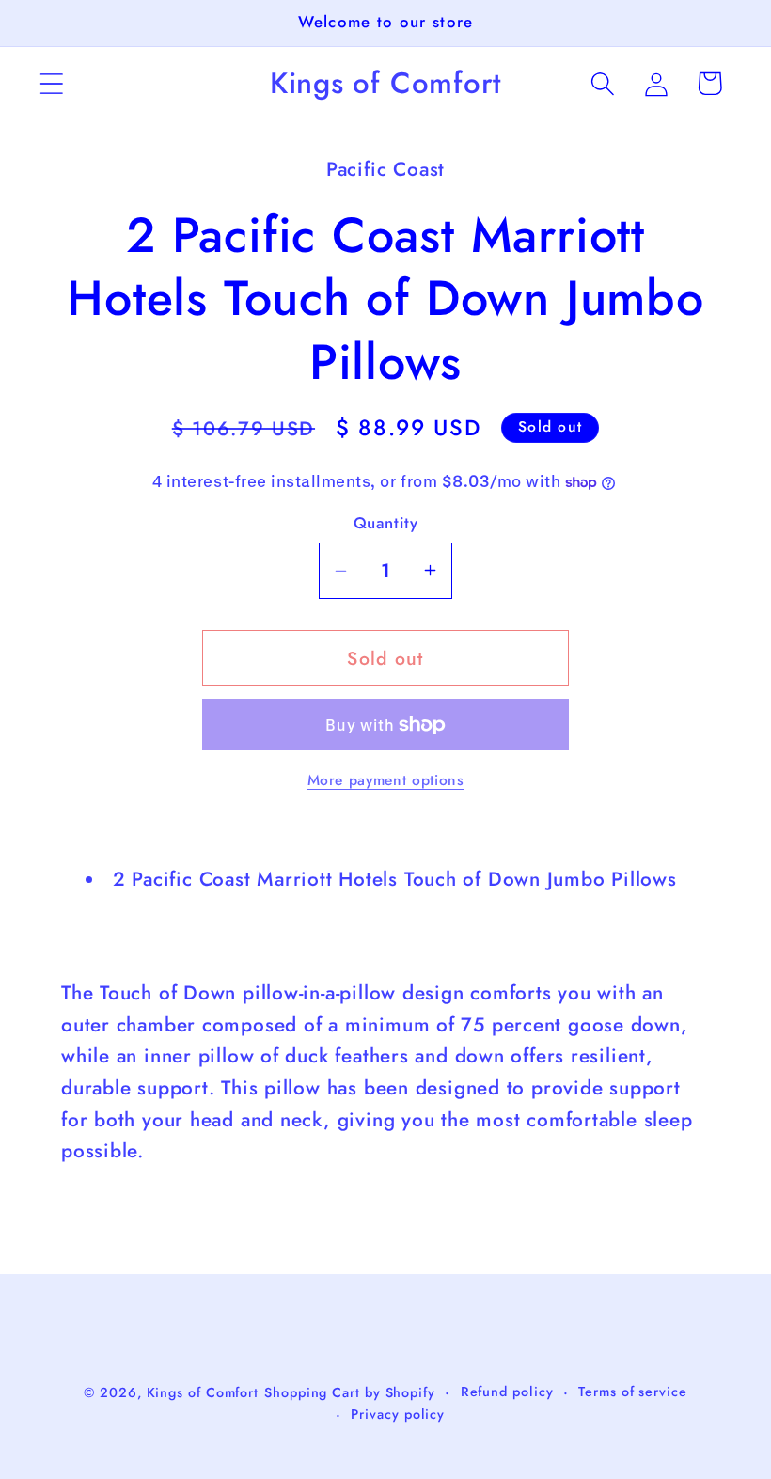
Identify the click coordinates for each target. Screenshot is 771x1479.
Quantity (385, 523)
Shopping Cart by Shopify (349, 1392)
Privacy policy (398, 1414)
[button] (51, 83)
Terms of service (632, 1391)
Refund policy (507, 1391)
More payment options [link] (385, 780)
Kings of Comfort (203, 1392)
